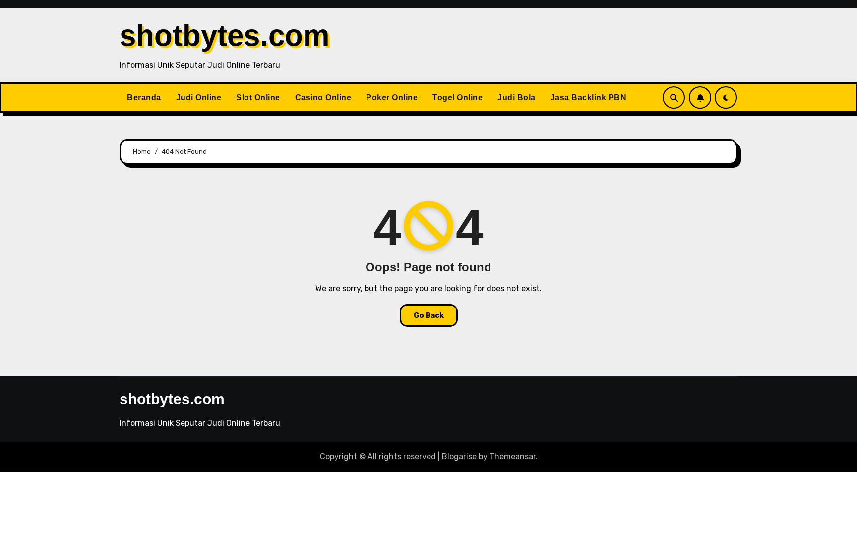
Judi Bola (516, 97)
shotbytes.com (224, 35)
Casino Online (323, 97)
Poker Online (392, 97)
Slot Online (258, 97)
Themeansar (513, 456)
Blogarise (459, 456)
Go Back (429, 315)
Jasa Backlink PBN (589, 97)
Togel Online (457, 97)
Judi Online (199, 97)
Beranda (144, 97)
